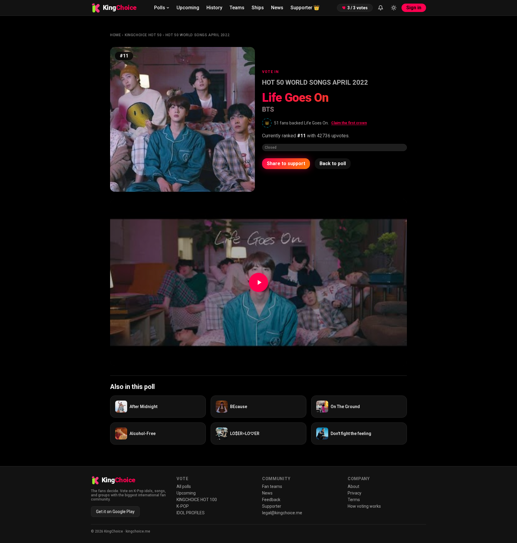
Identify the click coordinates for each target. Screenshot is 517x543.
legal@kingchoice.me (282, 512)
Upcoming (188, 7)
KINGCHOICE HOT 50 (143, 35)
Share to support (286, 163)
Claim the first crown (349, 123)
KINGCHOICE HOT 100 (197, 499)
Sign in (413, 7)
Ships (258, 7)
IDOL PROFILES (191, 512)
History (214, 7)
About (353, 486)
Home (115, 35)
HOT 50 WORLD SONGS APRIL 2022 (197, 35)
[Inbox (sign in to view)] (380, 7)
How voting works (364, 506)
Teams (236, 7)
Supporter (305, 7)
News (277, 7)
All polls (184, 486)
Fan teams (272, 486)
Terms (354, 499)
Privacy (354, 493)
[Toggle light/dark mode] (393, 7)
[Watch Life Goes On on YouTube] (258, 282)
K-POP (183, 506)
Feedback (271, 499)
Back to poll (333, 163)
